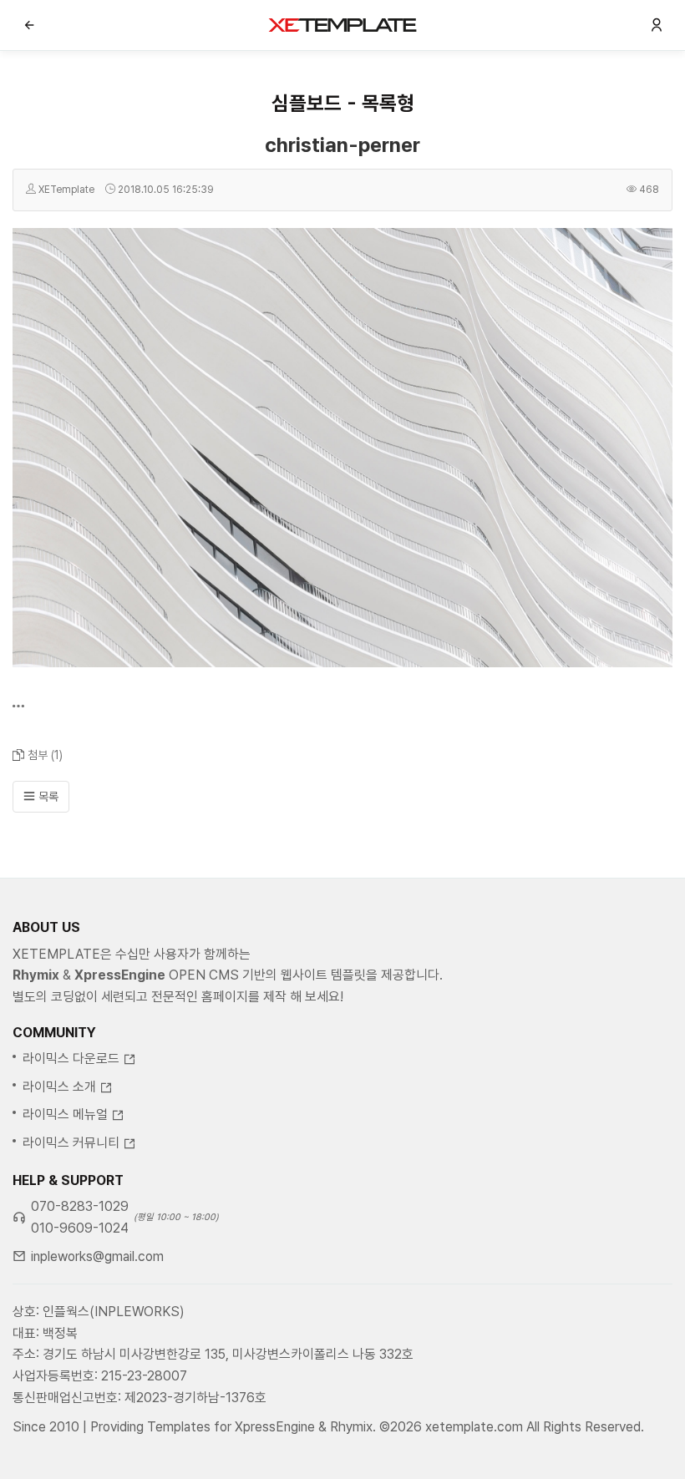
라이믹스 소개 (59, 1087)
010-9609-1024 (80, 1228)
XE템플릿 (342, 25)
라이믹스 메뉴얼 (65, 1114)
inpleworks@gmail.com (97, 1256)
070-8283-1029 (80, 1206)
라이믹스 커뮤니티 (71, 1143)
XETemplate (66, 189)
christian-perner (342, 145)
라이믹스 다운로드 (71, 1058)
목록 (46, 796)
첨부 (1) (45, 755)
